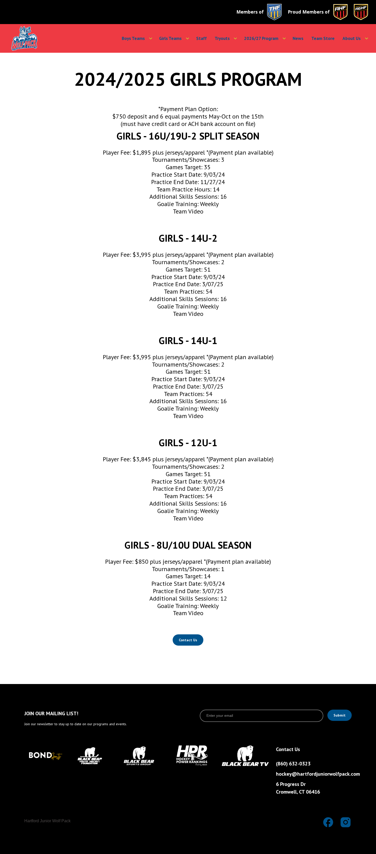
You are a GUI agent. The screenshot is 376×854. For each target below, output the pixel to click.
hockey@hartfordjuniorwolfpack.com (317, 774)
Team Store (323, 38)
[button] (133, 38)
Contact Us (188, 640)
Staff (201, 38)
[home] (40, 38)
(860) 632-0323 (293, 763)
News (298, 38)
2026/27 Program (261, 38)
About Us (351, 38)
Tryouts (222, 38)
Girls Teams (170, 38)
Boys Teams (133, 38)
